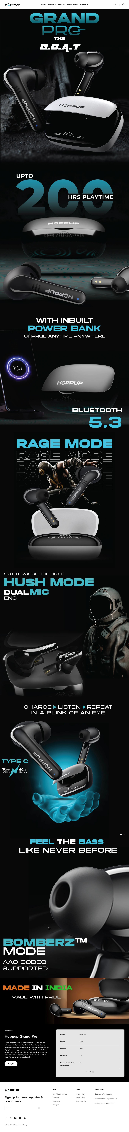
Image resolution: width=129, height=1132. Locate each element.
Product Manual (72, 4)
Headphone (56, 1101)
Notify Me (11, 1064)
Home (43, 4)
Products (51, 4)
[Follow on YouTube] (20, 1118)
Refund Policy (80, 1097)
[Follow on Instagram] (15, 1118)
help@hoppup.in (112, 1099)
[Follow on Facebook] (6, 1118)
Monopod (56, 1105)
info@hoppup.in (107, 1094)
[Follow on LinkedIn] (25, 1118)
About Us (61, 4)
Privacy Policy (80, 1094)
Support (83, 4)
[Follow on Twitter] (10, 1118)
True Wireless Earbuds (60, 1094)
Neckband (56, 1097)
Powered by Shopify (21, 1125)
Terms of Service (81, 1101)
